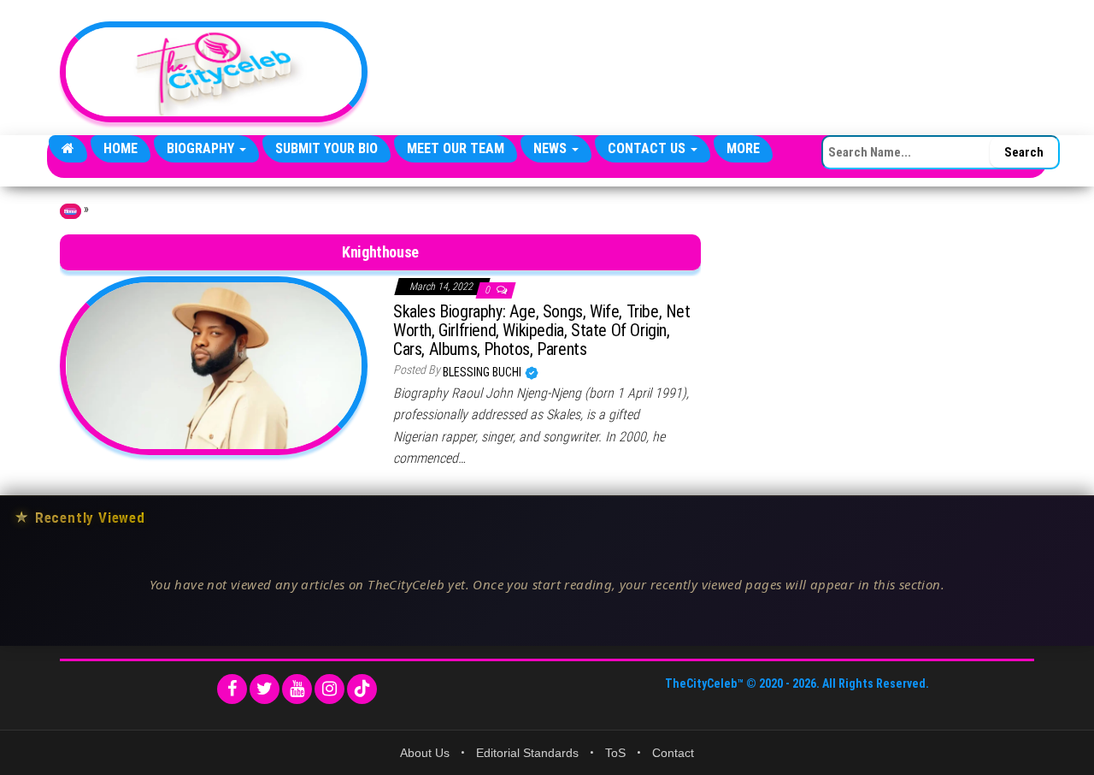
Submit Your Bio (326, 148)
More (743, 148)
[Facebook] (232, 689)
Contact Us (648, 148)
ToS (615, 753)
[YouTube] (297, 689)
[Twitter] (264, 689)
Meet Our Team (455, 148)
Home (120, 148)
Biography (202, 148)
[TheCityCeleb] (68, 149)
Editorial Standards (527, 753)
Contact (673, 753)
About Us (425, 753)
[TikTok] (362, 689)
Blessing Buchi (483, 372)
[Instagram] (329, 689)
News (551, 148)
